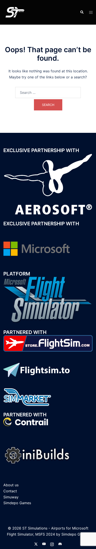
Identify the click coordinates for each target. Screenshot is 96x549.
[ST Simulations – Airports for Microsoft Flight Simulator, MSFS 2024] (14, 12)
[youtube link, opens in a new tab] (44, 543)
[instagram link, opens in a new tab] (52, 543)
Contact (10, 491)
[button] (81, 12)
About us (11, 485)
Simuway (11, 497)
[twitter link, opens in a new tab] (36, 543)
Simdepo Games (17, 503)
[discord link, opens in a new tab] (60, 543)
